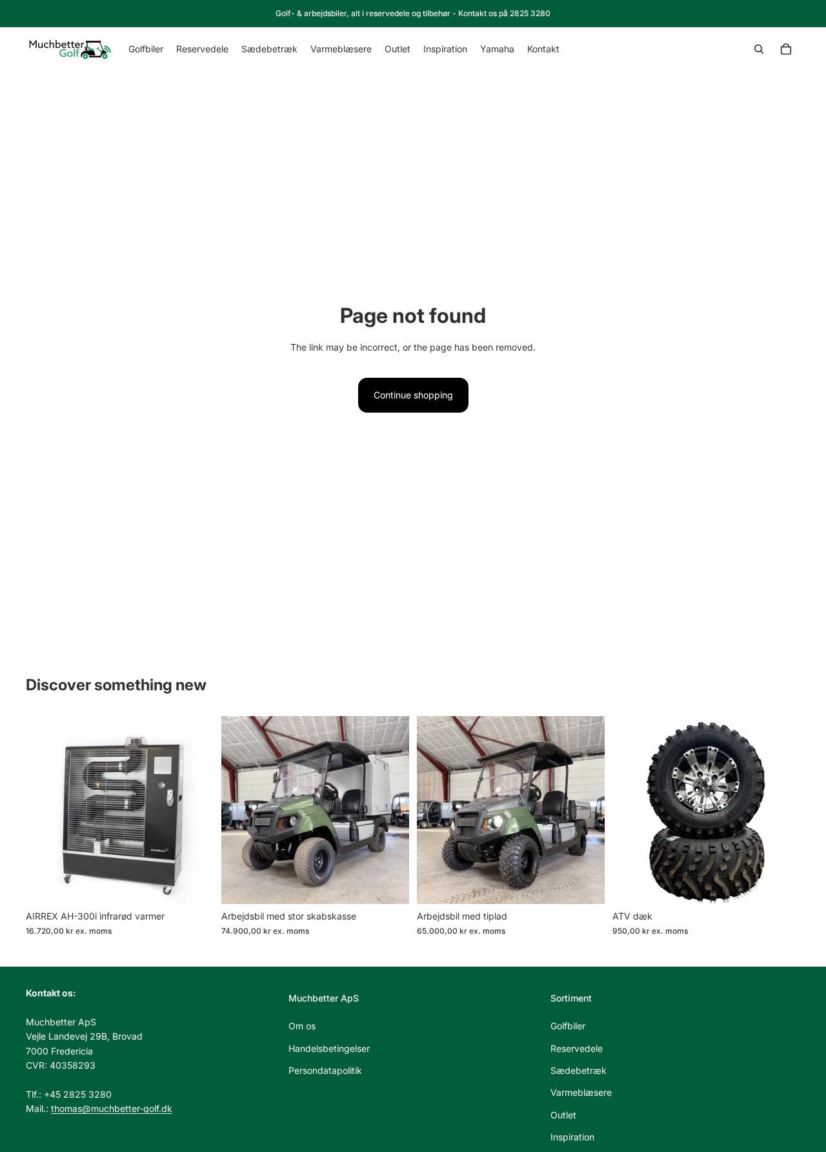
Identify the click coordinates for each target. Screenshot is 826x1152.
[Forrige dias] (45, 810)
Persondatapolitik (325, 1070)
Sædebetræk (578, 1070)
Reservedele (576, 1048)
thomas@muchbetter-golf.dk (111, 1108)
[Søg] (759, 49)
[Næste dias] (194, 810)
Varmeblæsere (581, 1092)
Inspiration (572, 1136)
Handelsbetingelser (329, 1048)
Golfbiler (567, 1025)
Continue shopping (413, 394)
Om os (302, 1025)
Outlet (563, 1114)
